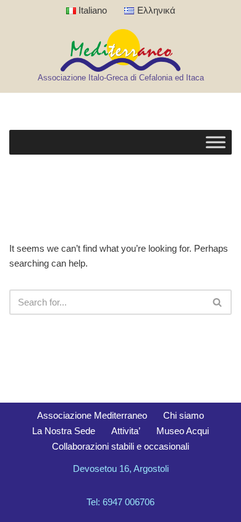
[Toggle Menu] (216, 142)
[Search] (218, 302)
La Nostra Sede (63, 431)
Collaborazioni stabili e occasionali (120, 446)
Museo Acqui (182, 431)
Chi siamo (183, 415)
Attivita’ (125, 431)
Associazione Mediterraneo (92, 415)
